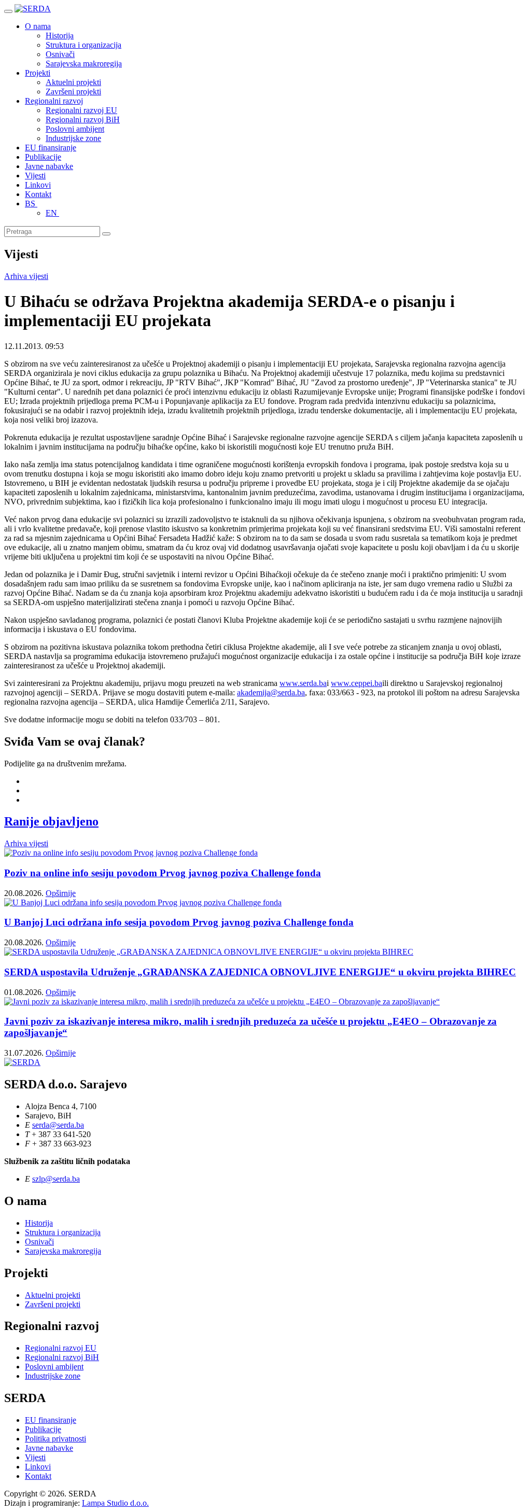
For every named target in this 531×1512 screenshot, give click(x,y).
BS (31, 203)
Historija (60, 35)
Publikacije (43, 156)
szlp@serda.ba (56, 1178)
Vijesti (35, 175)
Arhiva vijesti (26, 276)
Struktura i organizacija (83, 44)
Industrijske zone (73, 138)
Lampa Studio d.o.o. (115, 1503)
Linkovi (38, 184)
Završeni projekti (73, 91)
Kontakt (38, 194)
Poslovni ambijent (75, 128)
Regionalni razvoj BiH (83, 119)
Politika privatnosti (55, 1438)
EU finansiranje (50, 147)
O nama (38, 26)
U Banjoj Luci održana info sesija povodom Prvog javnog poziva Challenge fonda (179, 922)
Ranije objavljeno (51, 821)
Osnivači (60, 54)
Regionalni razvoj (54, 100)
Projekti (37, 72)
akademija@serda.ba (271, 692)
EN (52, 212)
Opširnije (61, 893)
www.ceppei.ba (356, 683)
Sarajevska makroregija (84, 63)
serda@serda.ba (58, 1125)
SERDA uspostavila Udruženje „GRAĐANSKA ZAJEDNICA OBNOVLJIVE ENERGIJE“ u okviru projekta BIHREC (260, 972)
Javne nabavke (49, 166)
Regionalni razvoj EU (81, 110)
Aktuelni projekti (73, 82)
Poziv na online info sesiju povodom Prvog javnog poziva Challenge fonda (162, 872)
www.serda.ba (303, 683)
